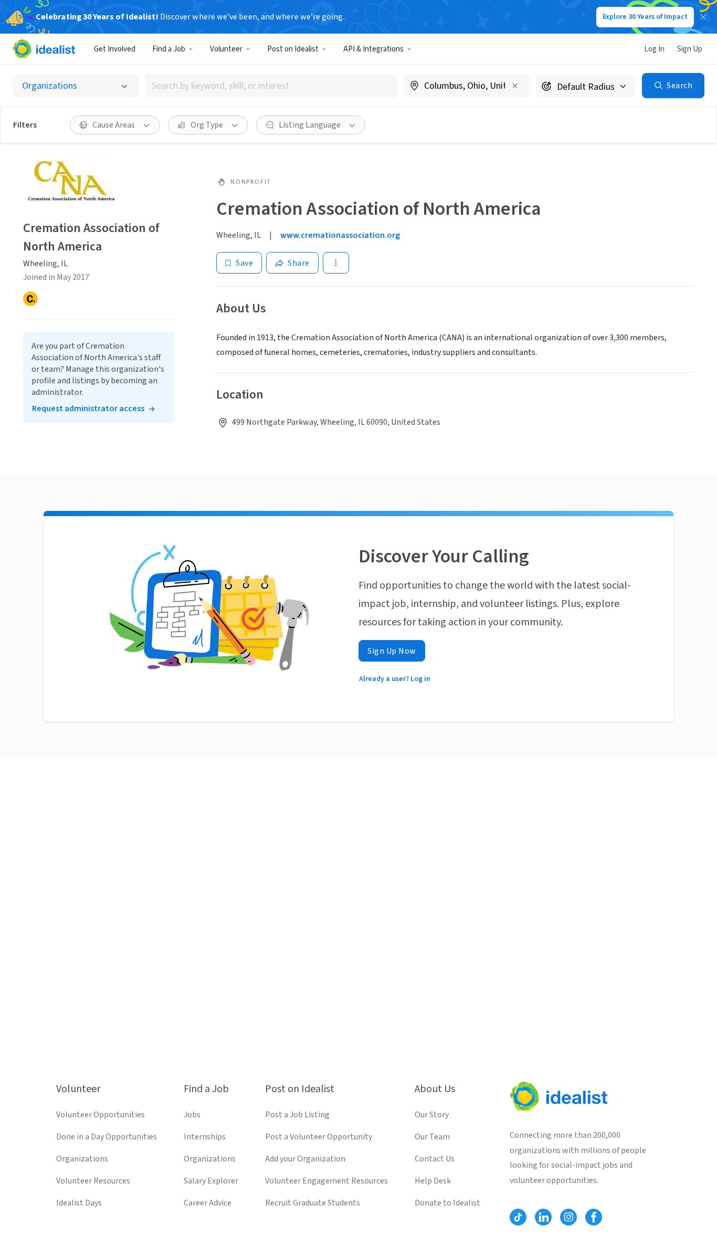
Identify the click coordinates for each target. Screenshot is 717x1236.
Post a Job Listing (297, 1114)
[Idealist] (44, 48)
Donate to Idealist (447, 1203)
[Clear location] (515, 85)
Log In (654, 49)
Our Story (432, 1114)
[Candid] (30, 298)
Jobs (192, 1114)
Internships (205, 1137)
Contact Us (435, 1159)
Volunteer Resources (93, 1181)
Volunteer (226, 49)
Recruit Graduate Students (312, 1203)
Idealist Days (79, 1203)
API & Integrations (373, 49)
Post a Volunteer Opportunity (318, 1137)
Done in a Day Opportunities (106, 1137)
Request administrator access (88, 408)
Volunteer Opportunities (100, 1114)
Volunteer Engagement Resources (326, 1181)
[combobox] (271, 86)
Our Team (432, 1137)
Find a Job (168, 49)
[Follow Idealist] (518, 1217)
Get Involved (114, 49)
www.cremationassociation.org (340, 235)
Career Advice (207, 1203)
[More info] (467, 86)
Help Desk (433, 1181)
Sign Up (689, 49)
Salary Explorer (211, 1181)
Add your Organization (305, 1159)
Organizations (82, 1159)
